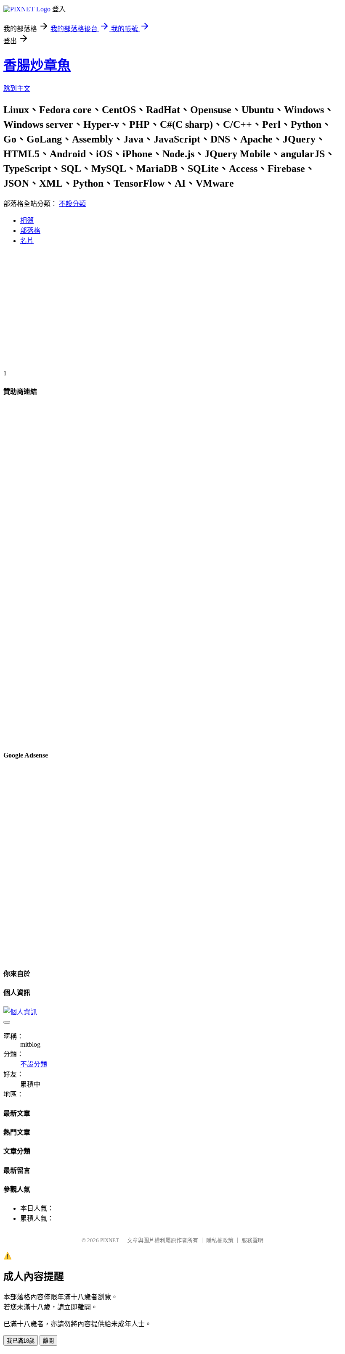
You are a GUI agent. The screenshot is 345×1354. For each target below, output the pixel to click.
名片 (27, 240)
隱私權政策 (220, 1240)
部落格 (30, 230)
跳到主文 (16, 88)
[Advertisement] (172, 311)
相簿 (27, 220)
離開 (48, 1341)
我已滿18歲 (20, 1341)
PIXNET (109, 1240)
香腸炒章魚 (37, 65)
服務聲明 (252, 1240)
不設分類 (72, 203)
